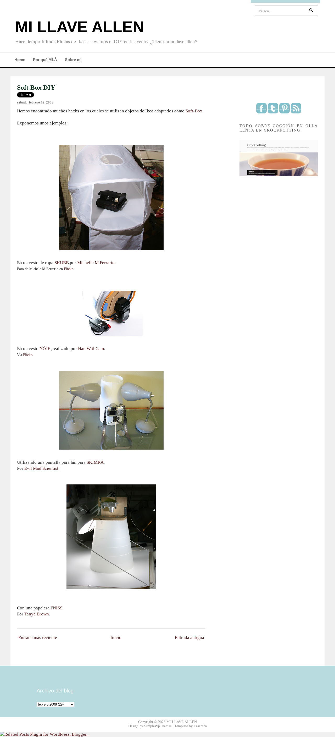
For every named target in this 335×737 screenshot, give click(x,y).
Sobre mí (73, 59)
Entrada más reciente (37, 637)
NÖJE (45, 348)
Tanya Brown (36, 614)
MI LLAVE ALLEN (79, 27)
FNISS (56, 607)
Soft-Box (194, 110)
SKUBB (61, 262)
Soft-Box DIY (36, 87)
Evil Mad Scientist (41, 468)
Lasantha (200, 726)
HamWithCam (91, 348)
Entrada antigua (189, 637)
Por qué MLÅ (45, 59)
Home (19, 59)
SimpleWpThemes (157, 726)
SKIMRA (95, 462)
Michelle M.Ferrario (96, 262)
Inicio (115, 637)
